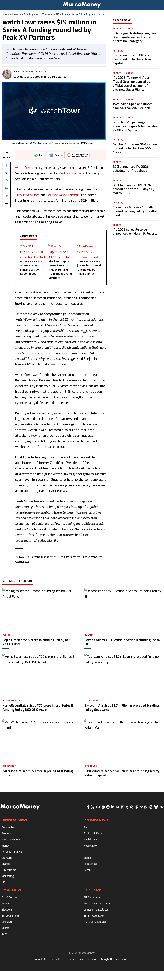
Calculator (92, 890)
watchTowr (23, 168)
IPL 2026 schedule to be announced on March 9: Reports (135, 232)
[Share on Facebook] (6, 165)
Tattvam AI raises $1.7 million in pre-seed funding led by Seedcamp (121, 707)
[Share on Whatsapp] (6, 181)
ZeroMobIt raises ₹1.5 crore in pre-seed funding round (37, 773)
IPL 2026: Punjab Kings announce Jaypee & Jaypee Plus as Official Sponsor (135, 126)
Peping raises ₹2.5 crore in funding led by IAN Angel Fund (36, 642)
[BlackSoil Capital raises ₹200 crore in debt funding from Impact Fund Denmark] (60, 250)
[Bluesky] (156, 807)
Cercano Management (62, 195)
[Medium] (117, 807)
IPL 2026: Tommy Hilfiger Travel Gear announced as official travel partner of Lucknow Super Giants (131, 84)
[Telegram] (141, 807)
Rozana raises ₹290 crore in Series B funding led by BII (122, 642)
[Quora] (131, 807)
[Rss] (161, 807)
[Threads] (150, 807)
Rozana (88, 635)
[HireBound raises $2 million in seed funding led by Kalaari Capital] (123, 741)
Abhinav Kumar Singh (32, 71)
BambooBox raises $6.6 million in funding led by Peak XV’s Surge (135, 148)
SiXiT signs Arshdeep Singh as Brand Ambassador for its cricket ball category (134, 37)
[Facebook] (88, 807)
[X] (92, 807)
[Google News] (98, 807)
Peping (6, 635)
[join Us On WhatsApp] (40, 156)
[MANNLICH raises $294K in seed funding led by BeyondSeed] (32, 250)
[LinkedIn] (112, 807)
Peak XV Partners (72, 173)
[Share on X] (6, 173)
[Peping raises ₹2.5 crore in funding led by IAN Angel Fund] (41, 609)
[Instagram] (103, 807)
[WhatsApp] (146, 807)
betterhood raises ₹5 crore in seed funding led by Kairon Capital (133, 59)
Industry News (96, 820)
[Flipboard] (122, 807)
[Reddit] (136, 807)
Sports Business (123, 29)
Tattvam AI (91, 700)
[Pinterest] (107, 807)
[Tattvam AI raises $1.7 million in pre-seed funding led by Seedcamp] (123, 675)
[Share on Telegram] (6, 196)
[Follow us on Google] (56, 156)
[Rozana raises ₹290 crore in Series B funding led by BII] (123, 609)
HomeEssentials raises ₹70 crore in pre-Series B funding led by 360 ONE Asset (37, 707)
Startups (16, 14)
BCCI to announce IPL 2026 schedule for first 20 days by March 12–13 (133, 189)
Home (5, 14)
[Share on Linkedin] (6, 188)
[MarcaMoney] (82, 5)
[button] (5, 5)
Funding (28, 14)
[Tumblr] (127, 807)
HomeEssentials (12, 700)
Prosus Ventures (27, 195)
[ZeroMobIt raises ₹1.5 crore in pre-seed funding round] (41, 741)
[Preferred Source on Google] (78, 156)
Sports (117, 162)
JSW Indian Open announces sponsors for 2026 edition (132, 106)
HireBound (90, 766)
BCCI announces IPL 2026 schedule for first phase (131, 169)
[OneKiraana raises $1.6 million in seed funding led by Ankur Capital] (89, 250)
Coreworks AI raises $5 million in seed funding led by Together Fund (135, 211)
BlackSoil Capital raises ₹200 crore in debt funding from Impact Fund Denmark (60, 270)
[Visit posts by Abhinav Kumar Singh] (7, 74)
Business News (14, 820)
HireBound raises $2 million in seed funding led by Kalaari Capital (121, 773)
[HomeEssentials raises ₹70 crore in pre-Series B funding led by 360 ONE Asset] (41, 675)
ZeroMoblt (9, 766)
